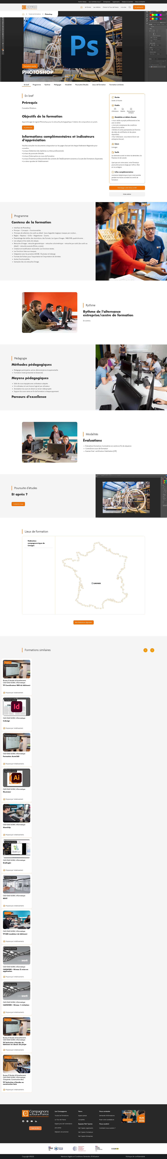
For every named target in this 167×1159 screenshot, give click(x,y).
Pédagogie (57, 85)
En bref (26, 85)
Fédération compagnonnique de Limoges (36, 543)
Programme (37, 85)
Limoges (97, 583)
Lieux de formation (99, 85)
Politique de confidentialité (135, 1157)
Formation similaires (116, 85)
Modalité (68, 85)
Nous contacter (140, 2)
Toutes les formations (35, 14)
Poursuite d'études (81, 85)
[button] (127, 194)
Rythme (47, 85)
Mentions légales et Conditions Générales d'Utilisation (80, 1157)
